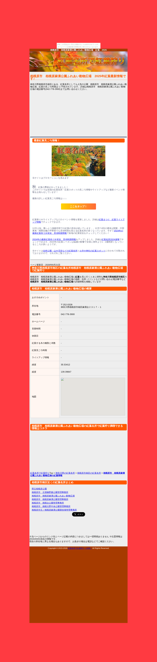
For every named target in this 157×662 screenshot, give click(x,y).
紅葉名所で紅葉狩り (40, 473)
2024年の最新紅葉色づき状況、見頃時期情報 (54, 239)
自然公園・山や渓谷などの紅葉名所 (60, 250)
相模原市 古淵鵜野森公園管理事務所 (50, 492)
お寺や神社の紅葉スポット (92, 250)
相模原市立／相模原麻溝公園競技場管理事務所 (54, 510)
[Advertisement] (78, 113)
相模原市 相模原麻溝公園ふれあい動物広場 (53, 496)
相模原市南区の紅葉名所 (89, 473)
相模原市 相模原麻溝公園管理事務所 (50, 499)
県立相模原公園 (39, 489)
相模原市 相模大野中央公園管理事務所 (51, 506)
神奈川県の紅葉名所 (65, 473)
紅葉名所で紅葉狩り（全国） (80, 548)
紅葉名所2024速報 (110, 239)
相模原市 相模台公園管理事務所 (48, 503)
